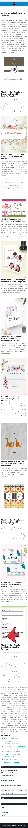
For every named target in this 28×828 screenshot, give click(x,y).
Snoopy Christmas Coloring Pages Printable (11, 785)
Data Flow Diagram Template (7, 772)
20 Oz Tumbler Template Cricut (12, 754)
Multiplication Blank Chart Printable (9, 778)
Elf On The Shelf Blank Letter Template (9, 770)
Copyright (3, 815)
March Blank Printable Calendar (8, 780)
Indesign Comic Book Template (8, 788)
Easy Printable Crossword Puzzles (13, 743)
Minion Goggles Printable (10, 741)
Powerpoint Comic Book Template (13, 759)
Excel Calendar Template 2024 (12, 762)
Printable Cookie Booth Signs (11, 749)
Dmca (2, 807)
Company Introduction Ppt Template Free (15, 746)
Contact (3, 810)
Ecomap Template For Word (7, 783)
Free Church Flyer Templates (7, 775)
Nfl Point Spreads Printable (11, 738)
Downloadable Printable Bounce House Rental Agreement (14, 790)
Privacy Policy (4, 812)
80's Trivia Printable (9, 757)
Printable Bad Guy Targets (7, 793)
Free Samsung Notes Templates (12, 751)
